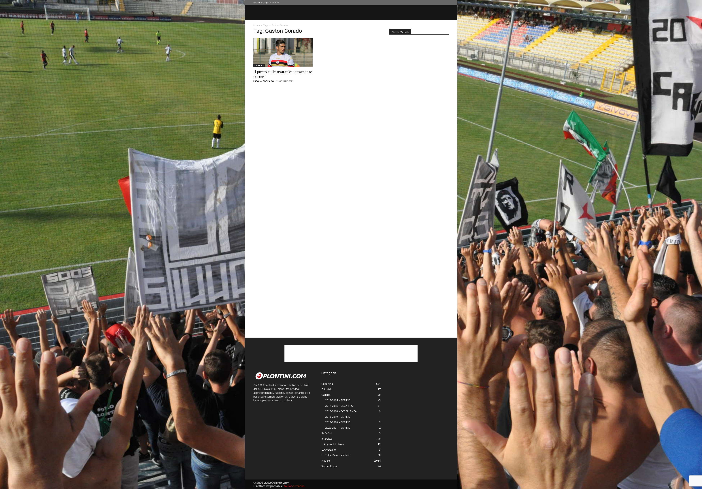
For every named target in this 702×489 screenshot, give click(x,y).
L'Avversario (328, 449)
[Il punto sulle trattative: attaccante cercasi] (283, 52)
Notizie (325, 460)
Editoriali (326, 389)
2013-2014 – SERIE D (337, 400)
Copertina (259, 65)
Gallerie (325, 394)
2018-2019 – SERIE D (337, 416)
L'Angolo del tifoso (332, 444)
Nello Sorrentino (294, 486)
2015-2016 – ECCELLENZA (341, 411)
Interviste (326, 438)
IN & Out (326, 433)
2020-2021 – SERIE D (337, 427)
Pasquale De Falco (263, 81)
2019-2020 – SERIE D (337, 422)
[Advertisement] (419, 181)
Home (256, 25)
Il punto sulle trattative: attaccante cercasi (282, 74)
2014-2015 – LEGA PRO (339, 405)
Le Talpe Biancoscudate (335, 455)
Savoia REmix (329, 466)
